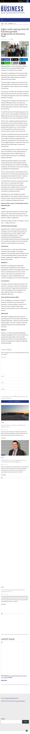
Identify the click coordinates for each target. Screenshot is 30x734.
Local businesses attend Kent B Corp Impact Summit (13, 590)
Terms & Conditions (20, 701)
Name (3, 376)
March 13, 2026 (5, 594)
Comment (4, 357)
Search (3, 718)
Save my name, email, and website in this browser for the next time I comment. (14, 397)
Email (2, 382)
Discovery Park (5, 66)
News (12, 39)
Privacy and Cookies (10, 698)
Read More (3, 604)
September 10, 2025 (5, 39)
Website (3, 389)
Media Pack (4, 680)
